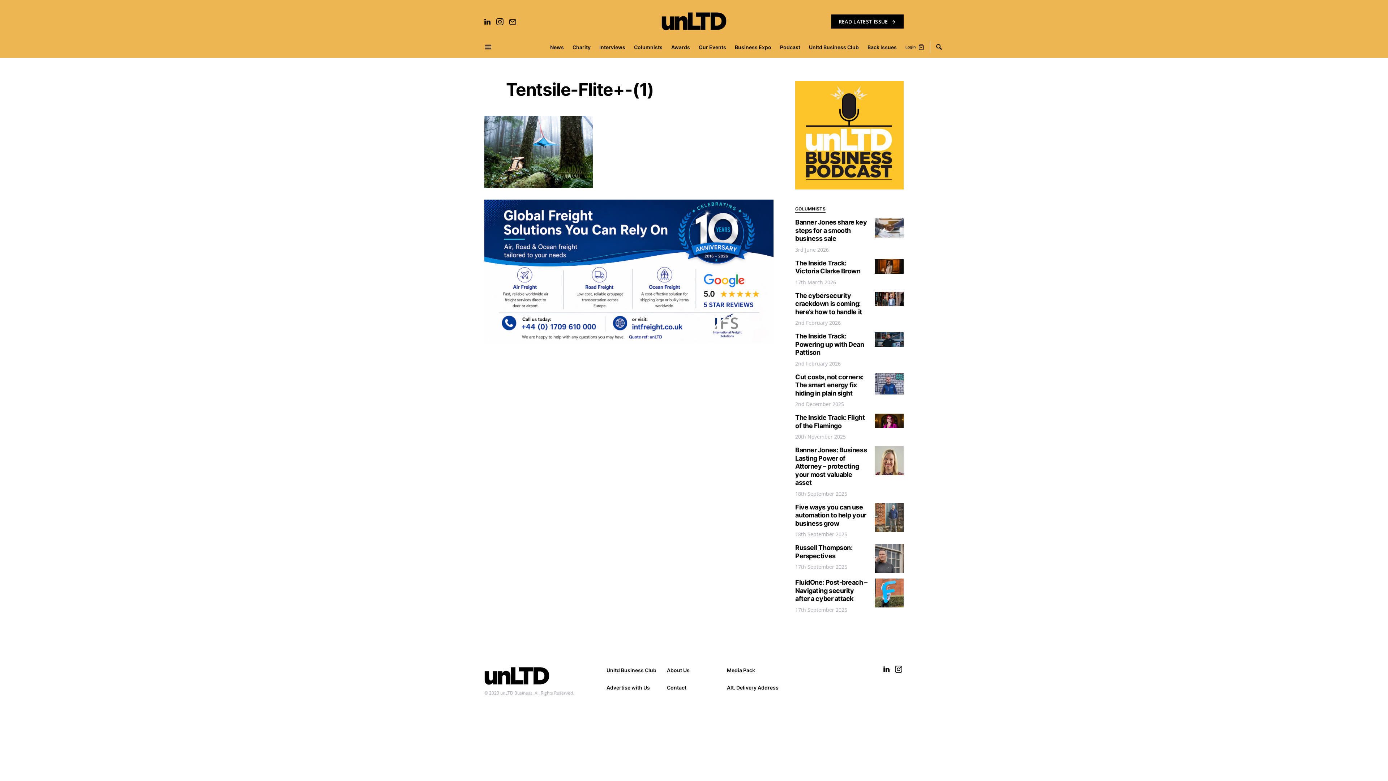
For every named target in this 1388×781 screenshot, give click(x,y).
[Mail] (512, 21)
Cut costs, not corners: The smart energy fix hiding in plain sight (829, 385)
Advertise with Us (628, 687)
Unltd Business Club (631, 670)
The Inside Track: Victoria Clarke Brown (828, 267)
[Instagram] (500, 21)
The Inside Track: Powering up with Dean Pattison (829, 344)
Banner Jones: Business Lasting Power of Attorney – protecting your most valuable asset (831, 466)
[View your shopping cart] (921, 47)
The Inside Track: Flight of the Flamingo (830, 422)
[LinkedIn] (487, 21)
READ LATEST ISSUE (863, 21)
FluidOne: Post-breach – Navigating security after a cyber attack (831, 590)
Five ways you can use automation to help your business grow (830, 515)
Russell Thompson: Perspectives (823, 552)
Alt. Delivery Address (753, 687)
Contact (676, 687)
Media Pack (741, 670)
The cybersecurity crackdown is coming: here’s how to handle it (828, 304)
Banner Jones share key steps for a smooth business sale (831, 230)
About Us (678, 670)
